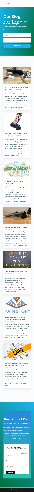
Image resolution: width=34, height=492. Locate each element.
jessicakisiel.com (12, 29)
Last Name (9, 466)
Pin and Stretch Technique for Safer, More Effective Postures (17, 88)
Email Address (10, 455)
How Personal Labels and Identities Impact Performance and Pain (16, 364)
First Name (9, 461)
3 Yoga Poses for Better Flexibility (16, 227)
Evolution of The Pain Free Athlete (16, 271)
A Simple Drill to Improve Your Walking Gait (15, 182)
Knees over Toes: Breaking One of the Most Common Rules (16, 134)
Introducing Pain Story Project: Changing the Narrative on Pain (15, 318)
